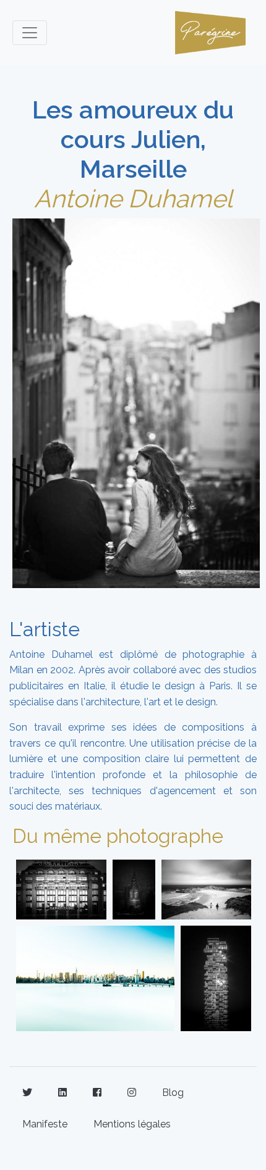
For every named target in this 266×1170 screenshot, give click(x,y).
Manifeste (44, 1124)
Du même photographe (117, 835)
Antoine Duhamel (133, 198)
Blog (173, 1092)
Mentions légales (132, 1124)
